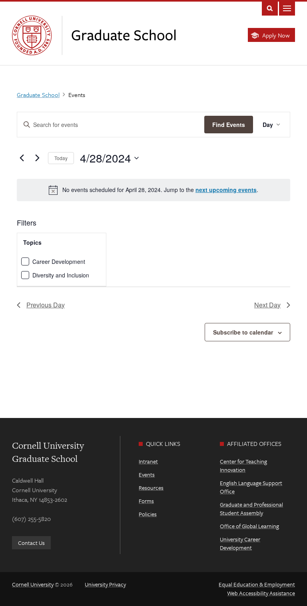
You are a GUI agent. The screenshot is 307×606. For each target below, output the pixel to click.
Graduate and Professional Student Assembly (251, 508)
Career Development (58, 261)
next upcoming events (226, 190)
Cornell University (33, 584)
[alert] (153, 190)
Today (61, 157)
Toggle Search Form (270, 8)
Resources (151, 487)
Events (147, 474)
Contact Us (31, 543)
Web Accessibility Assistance (261, 593)
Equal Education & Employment (257, 584)
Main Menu (287, 8)
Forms (146, 501)
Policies (148, 514)
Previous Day (45, 304)
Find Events (228, 125)
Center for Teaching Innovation (243, 465)
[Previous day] (21, 158)
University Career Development (240, 543)
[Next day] (37, 158)
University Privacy (105, 584)
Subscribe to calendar (243, 332)
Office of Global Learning (249, 526)
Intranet (148, 461)
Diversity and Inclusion (60, 275)
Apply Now (276, 35)
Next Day (267, 304)
